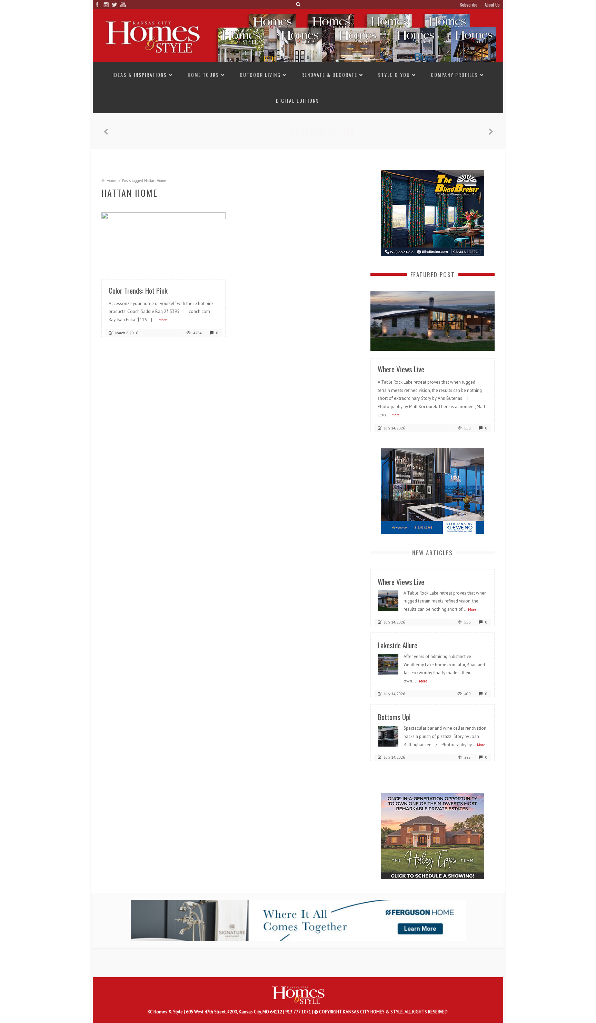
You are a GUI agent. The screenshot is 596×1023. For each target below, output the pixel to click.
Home (111, 180)
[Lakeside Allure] (388, 664)
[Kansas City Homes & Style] (298, 35)
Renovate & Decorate (329, 74)
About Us (492, 4)
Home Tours (203, 74)
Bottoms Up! (323, 131)
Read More (206, 265)
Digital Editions (297, 100)
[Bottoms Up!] (388, 736)
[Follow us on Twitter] (114, 4)
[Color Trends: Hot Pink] (163, 242)
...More (161, 319)
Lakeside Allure (397, 644)
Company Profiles (454, 74)
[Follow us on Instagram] (105, 4)
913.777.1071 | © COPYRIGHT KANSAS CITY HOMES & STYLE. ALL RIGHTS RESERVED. (367, 1012)
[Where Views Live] (432, 320)
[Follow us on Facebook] (97, 4)
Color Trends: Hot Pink (138, 290)
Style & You (394, 74)
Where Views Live (401, 368)
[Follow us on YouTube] (123, 4)
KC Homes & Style (166, 1012)
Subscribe (468, 4)
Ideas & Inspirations (139, 74)
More (395, 414)
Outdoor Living (260, 74)
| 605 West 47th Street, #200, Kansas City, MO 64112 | (234, 1012)
